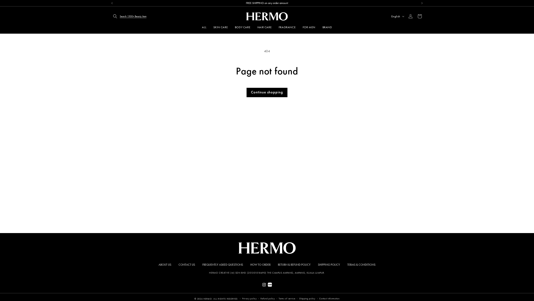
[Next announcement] (422, 3)
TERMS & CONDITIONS (361, 265)
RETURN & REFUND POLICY (294, 265)
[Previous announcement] (112, 3)
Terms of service (287, 298)
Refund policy (268, 298)
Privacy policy (249, 298)
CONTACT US (187, 265)
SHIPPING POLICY (329, 265)
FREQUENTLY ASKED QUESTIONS (222, 265)
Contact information (329, 298)
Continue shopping (267, 92)
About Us (165, 265)
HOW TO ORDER (260, 265)
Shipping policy (307, 298)
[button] (128, 16)
